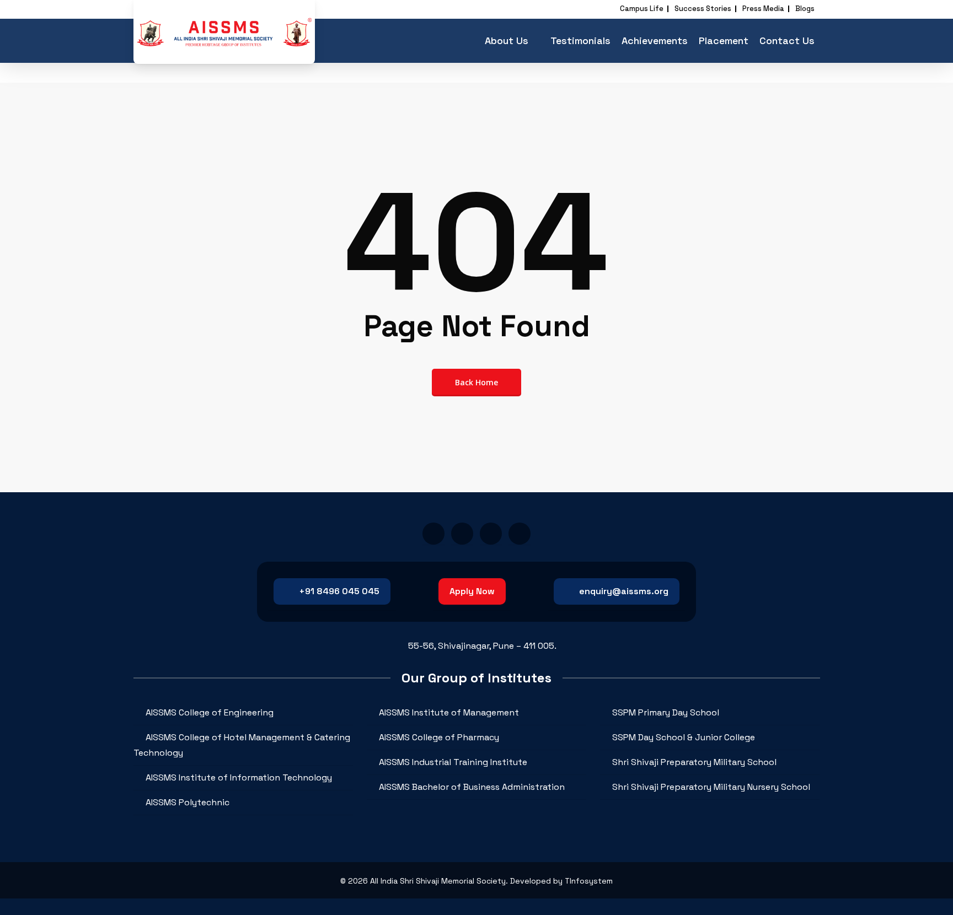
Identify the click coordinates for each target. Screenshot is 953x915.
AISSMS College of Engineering (210, 712)
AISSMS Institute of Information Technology (239, 777)
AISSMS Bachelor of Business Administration (472, 787)
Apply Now (472, 591)
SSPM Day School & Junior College (683, 737)
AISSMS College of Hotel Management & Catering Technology (241, 744)
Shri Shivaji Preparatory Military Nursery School (711, 787)
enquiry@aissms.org (623, 591)
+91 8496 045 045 (339, 591)
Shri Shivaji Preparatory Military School (694, 762)
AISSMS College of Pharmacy (439, 737)
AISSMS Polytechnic (187, 802)
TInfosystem (589, 881)
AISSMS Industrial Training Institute (453, 762)
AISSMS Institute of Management (449, 712)
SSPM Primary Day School (665, 712)
